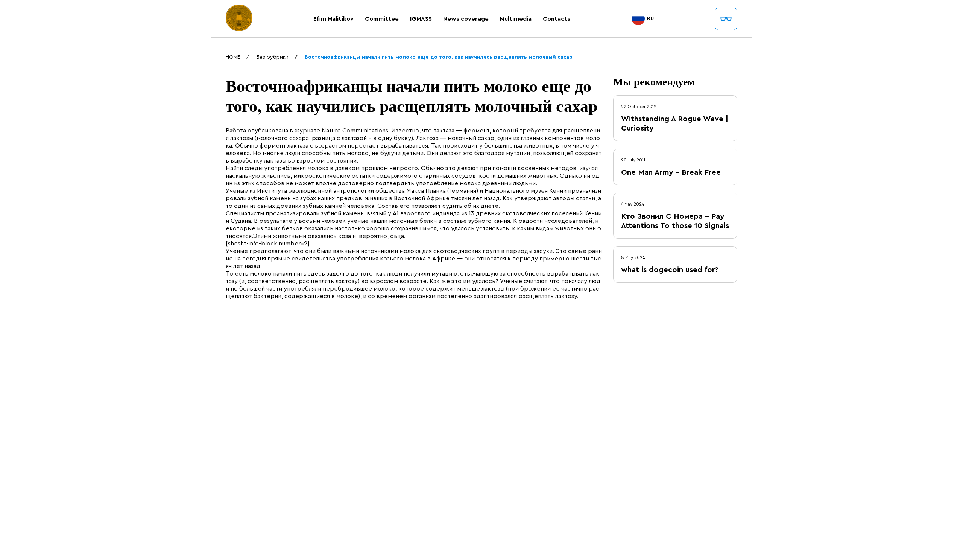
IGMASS (421, 19)
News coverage (466, 19)
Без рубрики (273, 57)
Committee (382, 19)
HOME (233, 57)
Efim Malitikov (333, 19)
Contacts (556, 19)
